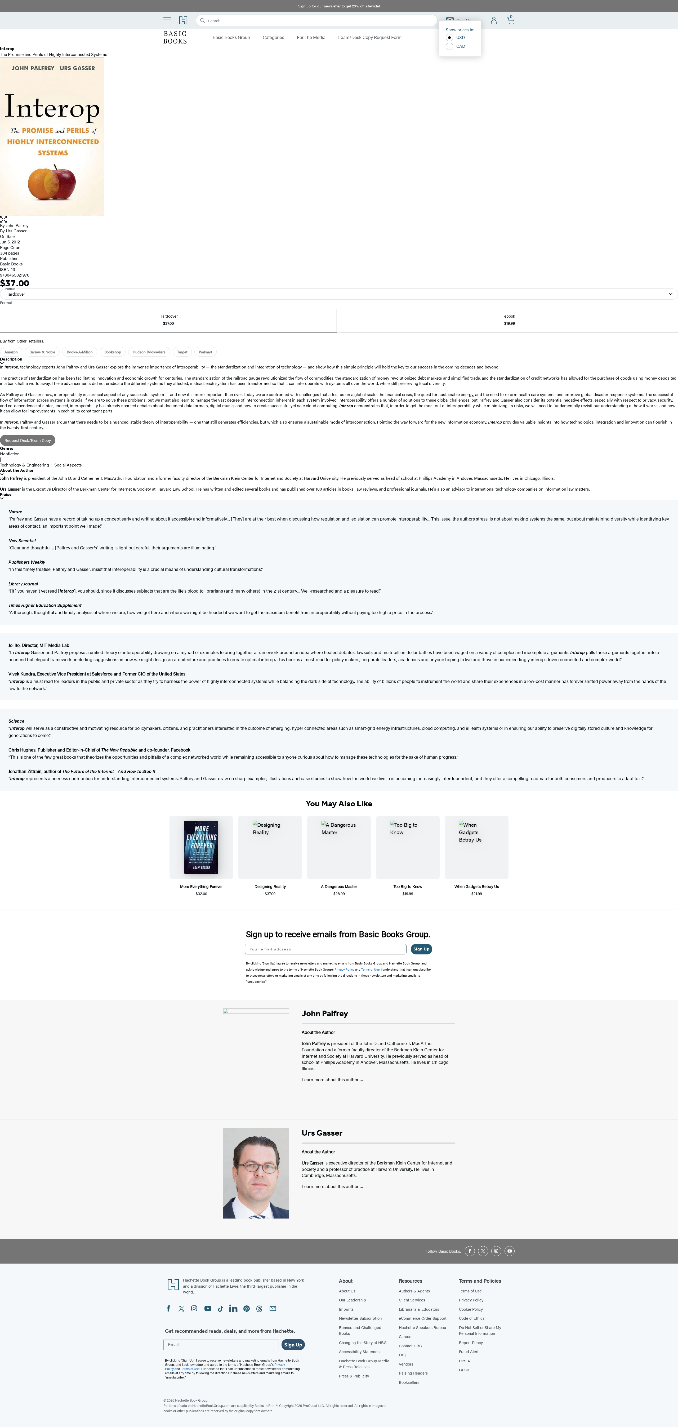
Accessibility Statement (360, 1351)
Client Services (412, 1299)
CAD (460, 46)
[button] (339, 219)
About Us (347, 1290)
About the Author (17, 470)
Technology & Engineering (24, 465)
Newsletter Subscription (360, 1318)
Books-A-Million (80, 351)
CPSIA (464, 1360)
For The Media (311, 37)
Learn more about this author (331, 1079)
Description (11, 359)
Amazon (11, 351)
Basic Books (11, 264)
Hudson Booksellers (149, 351)
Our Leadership (352, 1299)
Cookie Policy (471, 1309)
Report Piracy (471, 1342)
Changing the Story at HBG (363, 1342)
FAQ (402, 1354)
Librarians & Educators (419, 1309)
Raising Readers (413, 1373)
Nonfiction (10, 454)
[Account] (494, 20)
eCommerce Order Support (423, 1318)
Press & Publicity (354, 1376)
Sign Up (421, 949)
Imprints (346, 1309)
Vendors (406, 1364)
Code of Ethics (471, 1318)
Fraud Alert (469, 1351)
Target (182, 351)
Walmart (205, 351)
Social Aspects (68, 465)
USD (460, 37)
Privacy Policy (471, 1299)
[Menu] (167, 19)
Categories (273, 37)
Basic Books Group (231, 37)
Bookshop (112, 351)
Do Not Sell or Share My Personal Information (480, 1330)
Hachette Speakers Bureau (422, 1327)
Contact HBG (410, 1345)
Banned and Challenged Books (360, 1330)
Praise (6, 494)
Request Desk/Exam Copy (28, 440)
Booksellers (409, 1382)
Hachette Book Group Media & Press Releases (364, 1364)
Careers (405, 1336)
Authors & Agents (414, 1290)
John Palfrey (17, 225)
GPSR (464, 1369)
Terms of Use (470, 1290)
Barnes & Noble (42, 351)
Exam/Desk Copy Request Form (370, 37)
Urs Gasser (16, 231)
